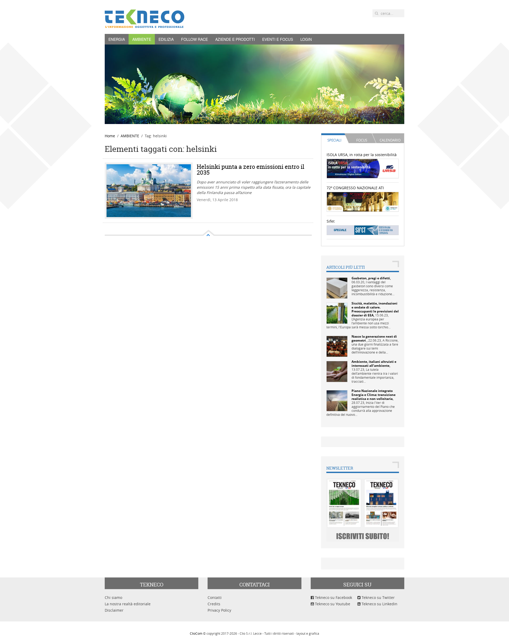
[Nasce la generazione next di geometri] (337, 345)
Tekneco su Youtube (332, 603)
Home (110, 135)
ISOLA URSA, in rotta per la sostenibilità (362, 154)
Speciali (334, 140)
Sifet (331, 221)
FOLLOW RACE (194, 39)
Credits (214, 603)
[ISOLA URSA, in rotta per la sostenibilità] (363, 168)
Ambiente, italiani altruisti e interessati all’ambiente (374, 363)
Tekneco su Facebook (333, 597)
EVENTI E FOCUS (277, 39)
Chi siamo (113, 597)
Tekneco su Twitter (378, 597)
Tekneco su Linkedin (379, 603)
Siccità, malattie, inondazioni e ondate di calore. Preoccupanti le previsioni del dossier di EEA (375, 309)
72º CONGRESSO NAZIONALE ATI (355, 187)
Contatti (215, 597)
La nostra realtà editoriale (128, 603)
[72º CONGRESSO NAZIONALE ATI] (363, 201)
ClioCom (196, 633)
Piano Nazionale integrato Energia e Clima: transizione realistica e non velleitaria (374, 395)
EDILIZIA (166, 39)
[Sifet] (363, 229)
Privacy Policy (219, 610)
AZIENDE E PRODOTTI (235, 39)
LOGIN (306, 39)
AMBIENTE (141, 39)
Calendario (390, 140)
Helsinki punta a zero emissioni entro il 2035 (250, 169)
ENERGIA (116, 39)
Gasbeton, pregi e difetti (371, 278)
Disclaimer (114, 610)
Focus (361, 140)
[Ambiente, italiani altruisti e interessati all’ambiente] (337, 371)
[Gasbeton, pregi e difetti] (337, 287)
